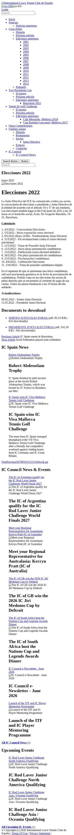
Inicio (12, 19)
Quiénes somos (17, 128)
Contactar (21, 148)
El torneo (21, 93)
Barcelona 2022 (32, 103)
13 (33, 461)
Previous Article (10, 336)
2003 (26, 48)
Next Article (8, 339)
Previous (11, 461)
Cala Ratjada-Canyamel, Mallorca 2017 (45, 122)
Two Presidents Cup (20, 90)
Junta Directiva (31, 141)
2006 (26, 58)
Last (45, 461)
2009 (26, 67)
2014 (26, 83)
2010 (26, 70)
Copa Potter (15, 28)
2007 (26, 61)
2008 (26, 64)
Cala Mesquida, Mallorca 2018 (40, 119)
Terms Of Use (20, 833)
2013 (26, 80)
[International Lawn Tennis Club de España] (27, 2)
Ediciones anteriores (27, 38)
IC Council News (26, 154)
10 (25, 461)
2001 (26, 41)
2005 (26, 54)
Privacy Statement (40, 833)
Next (40, 461)
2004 (26, 51)
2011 (26, 74)
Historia (20, 32)
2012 (26, 77)
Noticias (13, 22)
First (3, 461)
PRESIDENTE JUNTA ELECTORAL (31, 327)
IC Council (15, 151)
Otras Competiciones (20, 125)
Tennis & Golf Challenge (23, 106)
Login (4, 9)
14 (36, 461)
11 (27, 461)
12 (30, 461)
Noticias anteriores (26, 25)
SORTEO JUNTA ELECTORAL (28, 317)
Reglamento (22, 135)
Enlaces (20, 145)
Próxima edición (25, 35)
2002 (26, 45)
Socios (19, 138)
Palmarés (21, 87)
